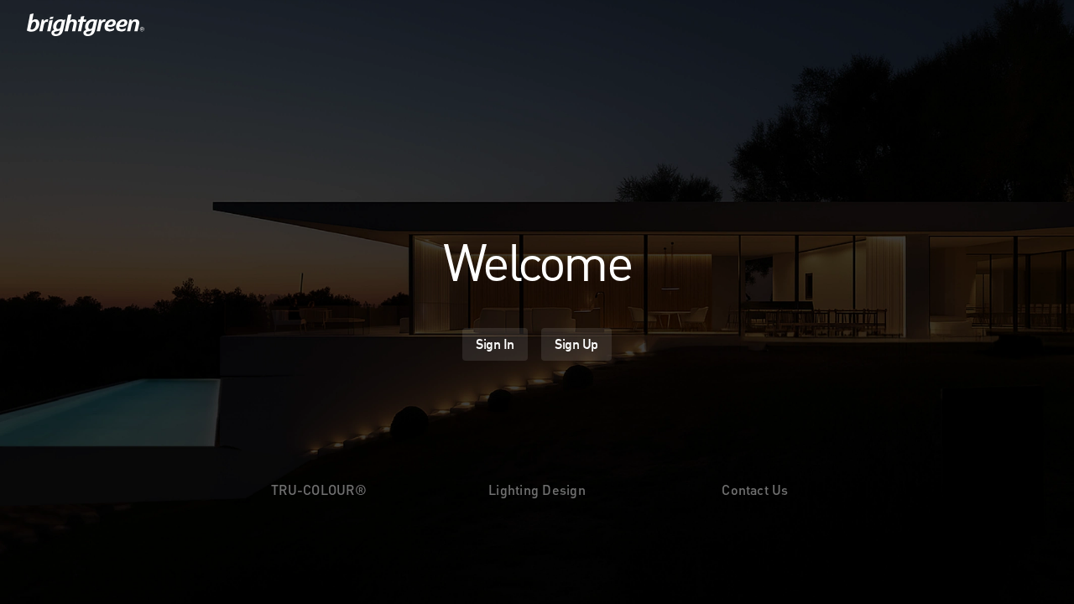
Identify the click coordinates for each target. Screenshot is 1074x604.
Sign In (495, 344)
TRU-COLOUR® (319, 489)
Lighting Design (537, 489)
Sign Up (576, 344)
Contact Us (755, 489)
